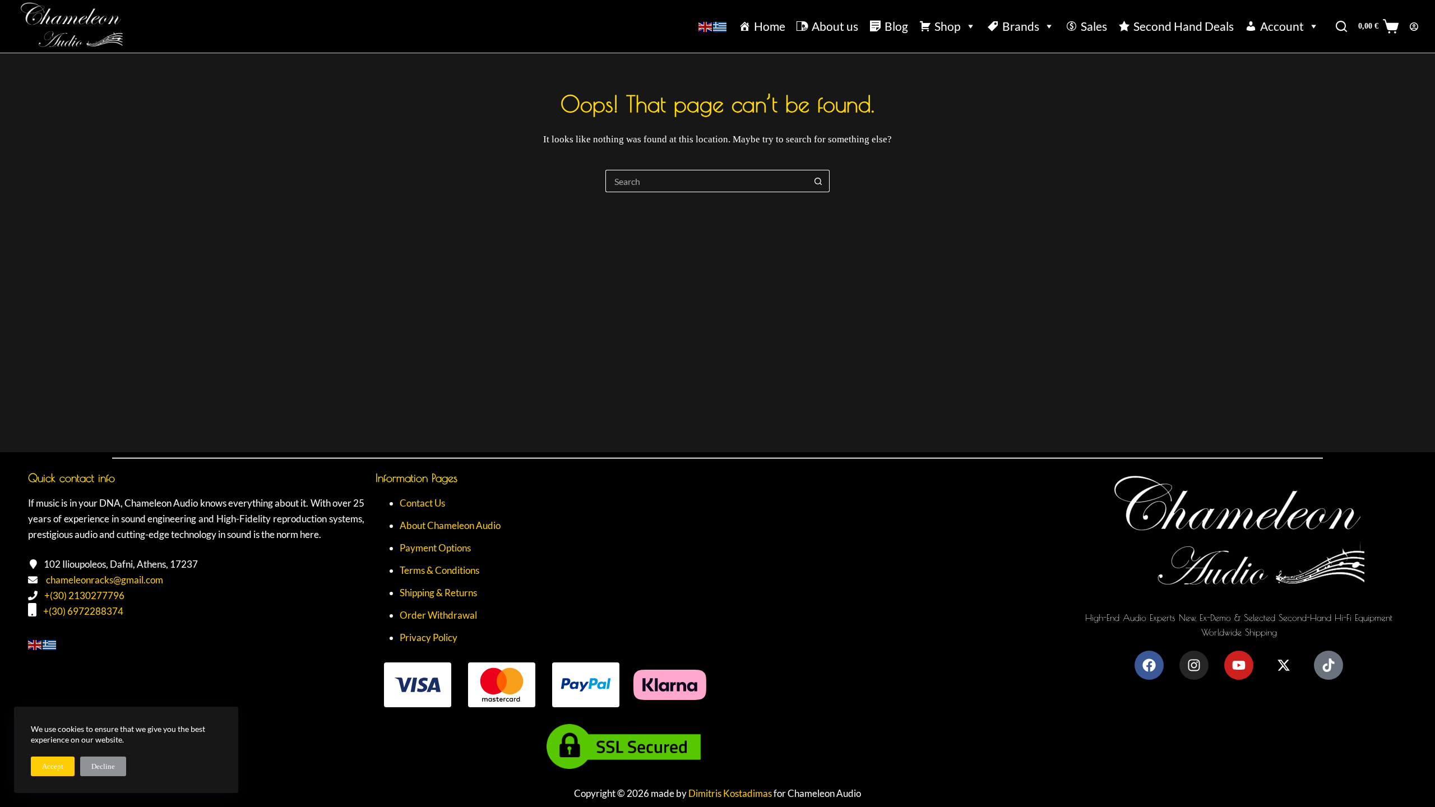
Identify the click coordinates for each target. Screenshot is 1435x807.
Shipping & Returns (438, 593)
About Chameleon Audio (450, 525)
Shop (947, 26)
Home (769, 26)
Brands (1020, 26)
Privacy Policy (428, 637)
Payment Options (435, 548)
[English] (705, 26)
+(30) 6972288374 (83, 611)
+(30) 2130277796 (84, 595)
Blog (896, 26)
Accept (52, 766)
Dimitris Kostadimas (730, 793)
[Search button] (818, 181)
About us (835, 26)
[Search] (1341, 26)
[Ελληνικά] (720, 26)
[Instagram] (1194, 665)
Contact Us (422, 503)
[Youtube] (1238, 665)
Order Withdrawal (438, 615)
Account (1282, 26)
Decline (103, 766)
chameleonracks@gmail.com (104, 580)
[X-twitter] (1283, 665)
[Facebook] (1149, 665)
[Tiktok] (1328, 665)
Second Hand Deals (1183, 26)
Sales (1094, 26)
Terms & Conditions (439, 570)
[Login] (1414, 26)
